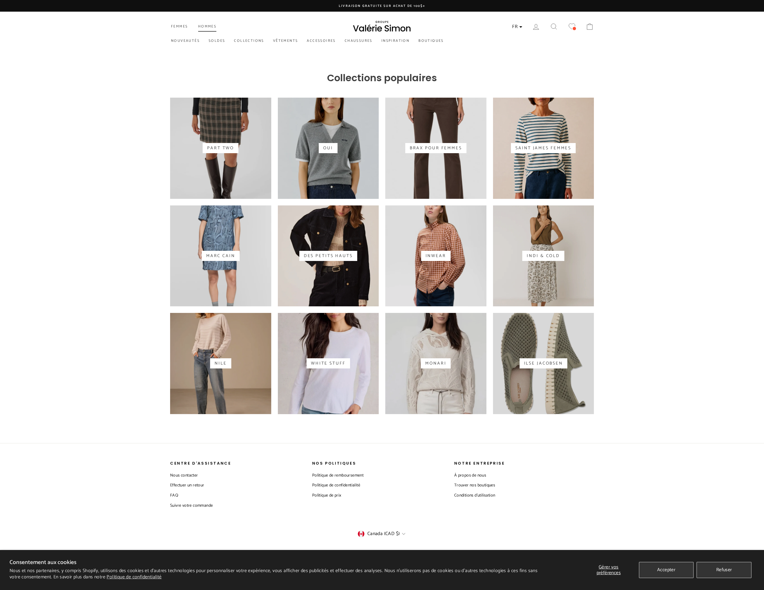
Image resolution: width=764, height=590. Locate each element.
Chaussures (358, 41)
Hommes (207, 26)
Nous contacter (184, 475)
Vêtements (285, 41)
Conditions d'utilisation (474, 495)
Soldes (217, 41)
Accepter (666, 570)
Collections (249, 41)
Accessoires (321, 41)
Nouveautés (185, 41)
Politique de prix (326, 495)
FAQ (174, 495)
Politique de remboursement (337, 475)
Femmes (179, 26)
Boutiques (431, 41)
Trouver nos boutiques (474, 485)
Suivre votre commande (191, 505)
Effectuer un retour (187, 485)
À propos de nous (470, 475)
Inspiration (395, 41)
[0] (571, 26)
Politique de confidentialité (134, 577)
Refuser (724, 570)
